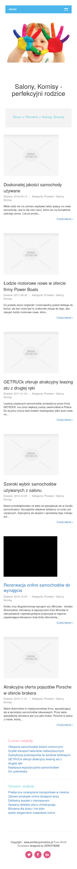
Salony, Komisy (53, 117)
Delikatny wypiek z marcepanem (28, 800)
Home (17, 117)
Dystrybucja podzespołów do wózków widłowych (39, 755)
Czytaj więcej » (65, 219)
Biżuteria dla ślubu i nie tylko (26, 808)
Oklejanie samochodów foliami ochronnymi (35, 747)
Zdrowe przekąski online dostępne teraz (33, 796)
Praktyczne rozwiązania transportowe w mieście (38, 792)
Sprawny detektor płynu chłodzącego (32, 804)
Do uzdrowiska (17, 771)
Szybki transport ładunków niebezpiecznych (36, 751)
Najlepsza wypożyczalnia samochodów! (33, 767)
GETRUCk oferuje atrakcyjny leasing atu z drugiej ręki (35, 761)
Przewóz (31, 117)
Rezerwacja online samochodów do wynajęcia (37, 587)
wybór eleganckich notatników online (31, 813)
